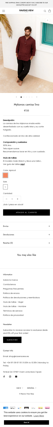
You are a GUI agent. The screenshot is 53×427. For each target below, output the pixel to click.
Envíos (5, 226)
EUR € (19, 388)
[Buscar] (45, 11)
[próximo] (36, 97)
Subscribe (12, 340)
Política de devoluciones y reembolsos (21, 297)
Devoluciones (8, 234)
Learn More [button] (39, 416)
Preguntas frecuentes (13, 288)
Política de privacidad (13, 315)
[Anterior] (16, 97)
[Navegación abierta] (3, 11)
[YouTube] (16, 376)
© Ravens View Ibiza (26, 394)
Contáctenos (9, 284)
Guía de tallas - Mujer (13, 302)
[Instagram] (10, 376)
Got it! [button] (26, 422)
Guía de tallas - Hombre (14, 306)
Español (30, 388)
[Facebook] (4, 376)
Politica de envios (11, 293)
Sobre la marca (10, 280)
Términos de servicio (13, 310)
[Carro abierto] (49, 11)
